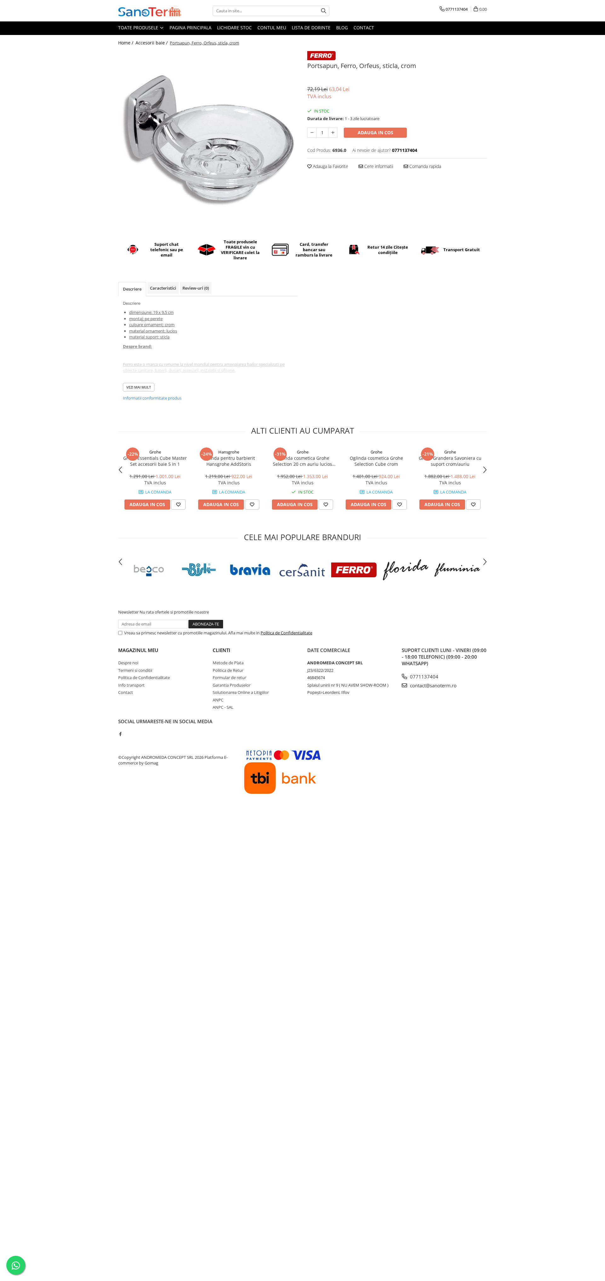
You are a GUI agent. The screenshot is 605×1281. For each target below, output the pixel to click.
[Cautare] (323, 11)
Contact (364, 28)
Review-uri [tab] (195, 288)
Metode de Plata (228, 663)
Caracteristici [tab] (163, 288)
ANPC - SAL (223, 707)
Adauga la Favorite (330, 166)
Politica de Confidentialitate (286, 633)
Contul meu (271, 28)
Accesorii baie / (152, 43)
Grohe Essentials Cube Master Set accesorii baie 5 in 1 (155, 461)
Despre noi (128, 663)
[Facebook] (120, 734)
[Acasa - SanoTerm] (149, 11)
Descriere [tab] (132, 289)
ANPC (218, 700)
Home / (126, 43)
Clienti (221, 650)
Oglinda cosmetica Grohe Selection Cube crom (376, 461)
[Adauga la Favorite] (178, 504)
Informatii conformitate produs (152, 398)
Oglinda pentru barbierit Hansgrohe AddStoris (229, 461)
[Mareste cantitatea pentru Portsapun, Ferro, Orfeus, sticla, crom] (332, 133)
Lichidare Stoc (234, 28)
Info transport (131, 685)
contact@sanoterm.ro (433, 685)
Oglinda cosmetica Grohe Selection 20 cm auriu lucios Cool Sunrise (302, 461)
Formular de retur (229, 677)
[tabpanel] (208, 140)
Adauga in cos (375, 133)
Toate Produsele (138, 28)
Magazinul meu (138, 650)
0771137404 (423, 676)
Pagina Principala (190, 28)
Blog (342, 28)
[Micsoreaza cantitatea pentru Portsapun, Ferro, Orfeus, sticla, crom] (312, 133)
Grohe (155, 452)
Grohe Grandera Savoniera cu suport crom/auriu (450, 461)
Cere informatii (378, 166)
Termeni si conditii (135, 670)
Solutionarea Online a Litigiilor (241, 692)
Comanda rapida (424, 166)
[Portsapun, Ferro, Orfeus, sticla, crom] (208, 140)
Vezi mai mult (138, 387)
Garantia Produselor (232, 685)
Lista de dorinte (311, 28)
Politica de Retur (228, 670)
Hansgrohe (228, 452)
